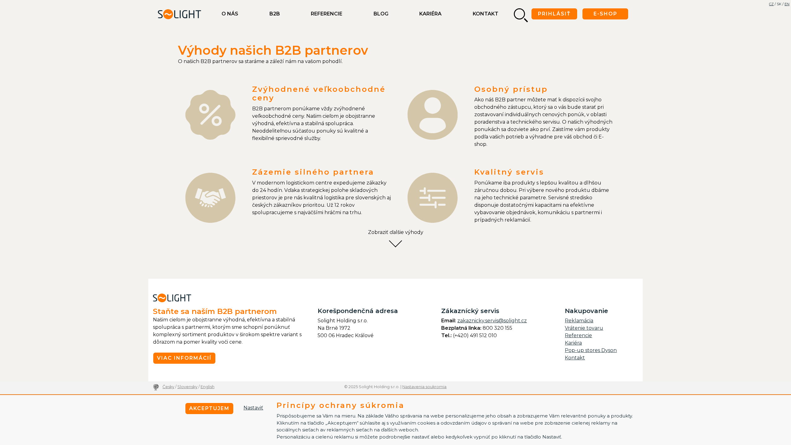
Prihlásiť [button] (554, 14)
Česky (168, 386)
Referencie (326, 14)
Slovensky (187, 386)
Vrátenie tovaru (584, 328)
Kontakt (485, 14)
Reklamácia (579, 321)
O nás (230, 14)
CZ (771, 4)
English (207, 386)
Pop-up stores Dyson (591, 350)
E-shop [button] (605, 14)
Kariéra (430, 14)
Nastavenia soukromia (424, 386)
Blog (381, 14)
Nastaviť (253, 408)
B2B (274, 14)
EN (787, 4)
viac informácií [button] (184, 358)
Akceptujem (209, 408)
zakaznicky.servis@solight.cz (492, 321)
